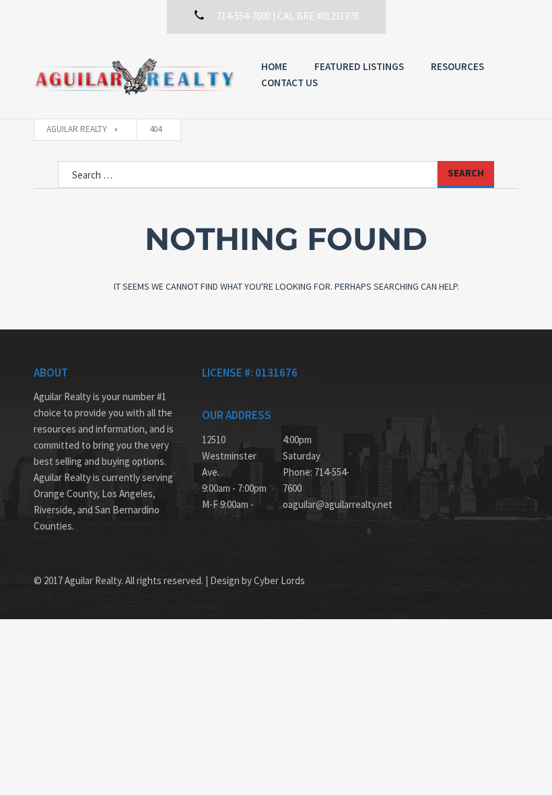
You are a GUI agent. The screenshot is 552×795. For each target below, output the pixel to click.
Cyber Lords (279, 580)
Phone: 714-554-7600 (316, 480)
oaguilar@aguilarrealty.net (316, 504)
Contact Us (289, 82)
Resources (457, 66)
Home (274, 66)
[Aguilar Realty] (134, 76)
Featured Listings (359, 66)
